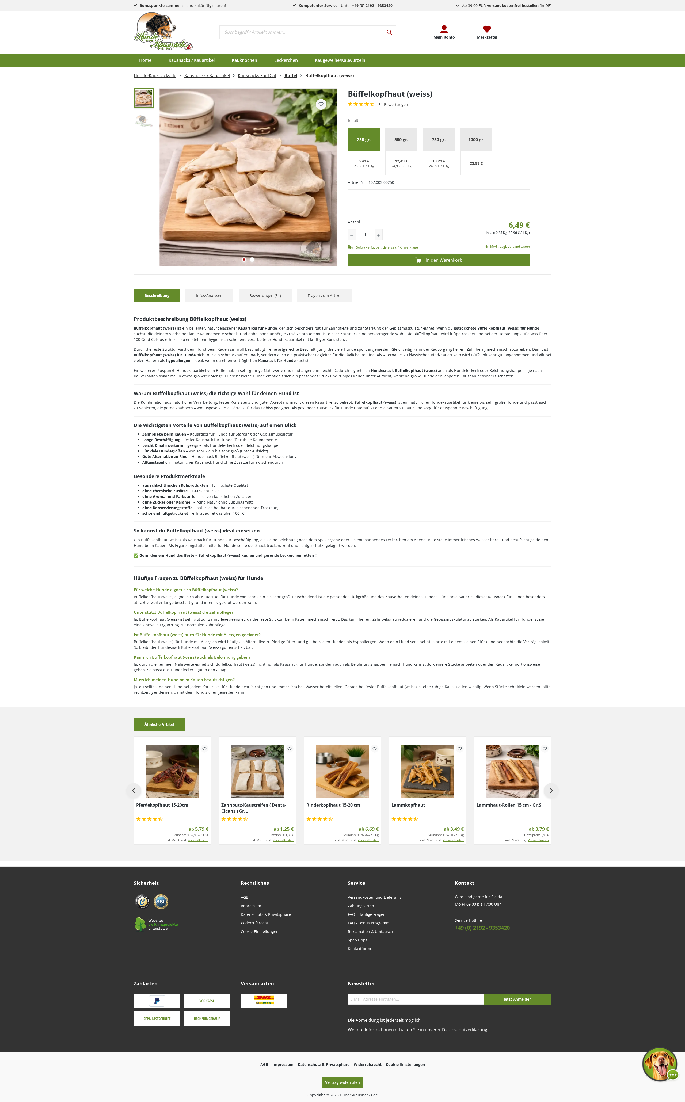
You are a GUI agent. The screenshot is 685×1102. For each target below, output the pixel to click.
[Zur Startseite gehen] (163, 31)
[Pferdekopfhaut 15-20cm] (172, 771)
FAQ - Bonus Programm (369, 922)
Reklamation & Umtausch (370, 931)
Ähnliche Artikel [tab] (159, 724)
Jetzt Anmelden (518, 999)
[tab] (157, 295)
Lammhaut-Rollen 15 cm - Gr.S (509, 805)
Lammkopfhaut (408, 805)
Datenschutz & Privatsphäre (266, 914)
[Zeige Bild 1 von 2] (244, 259)
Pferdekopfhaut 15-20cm (162, 805)
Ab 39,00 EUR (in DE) (506, 5)
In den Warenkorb (443, 260)
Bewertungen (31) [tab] (265, 295)
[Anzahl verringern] (352, 234)
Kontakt (464, 883)
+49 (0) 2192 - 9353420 (482, 927)
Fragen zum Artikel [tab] (324, 295)
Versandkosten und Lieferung (374, 897)
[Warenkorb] (529, 32)
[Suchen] (389, 32)
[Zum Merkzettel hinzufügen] (321, 104)
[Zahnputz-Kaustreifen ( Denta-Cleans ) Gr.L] (257, 771)
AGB (244, 897)
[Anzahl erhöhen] (379, 234)
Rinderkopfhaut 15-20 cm (333, 805)
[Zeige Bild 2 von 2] (252, 259)
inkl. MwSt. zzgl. (186, 840)
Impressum (251, 905)
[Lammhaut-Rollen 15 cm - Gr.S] (513, 771)
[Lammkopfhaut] (427, 771)
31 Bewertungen (393, 104)
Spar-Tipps (357, 940)
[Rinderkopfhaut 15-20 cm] (342, 771)
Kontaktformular (362, 948)
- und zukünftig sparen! (183, 5)
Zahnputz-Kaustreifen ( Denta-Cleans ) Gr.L (253, 808)
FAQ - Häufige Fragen (367, 914)
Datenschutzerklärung (464, 1030)
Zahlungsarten (361, 905)
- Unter (346, 5)
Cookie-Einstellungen (260, 931)
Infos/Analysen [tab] (209, 295)
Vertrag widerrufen (342, 1082)
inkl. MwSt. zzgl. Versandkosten (507, 246)
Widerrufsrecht (254, 922)
